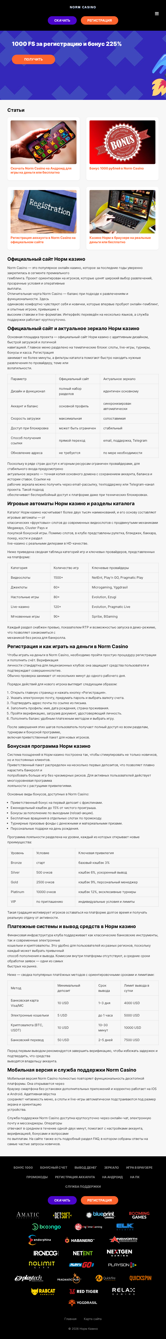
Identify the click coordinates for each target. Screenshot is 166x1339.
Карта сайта (93, 1319)
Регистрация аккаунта (75, 1177)
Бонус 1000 (23, 1167)
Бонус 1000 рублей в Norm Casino (116, 168)
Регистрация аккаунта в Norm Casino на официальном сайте (43, 240)
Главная (70, 1319)
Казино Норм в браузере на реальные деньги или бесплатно (120, 240)
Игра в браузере (139, 1167)
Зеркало (111, 1167)
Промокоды (37, 1177)
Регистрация (99, 20)
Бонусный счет (53, 1167)
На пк (135, 1177)
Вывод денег (86, 1167)
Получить (33, 59)
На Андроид (112, 1177)
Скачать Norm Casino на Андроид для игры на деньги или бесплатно (41, 170)
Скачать (62, 20)
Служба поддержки (83, 1186)
